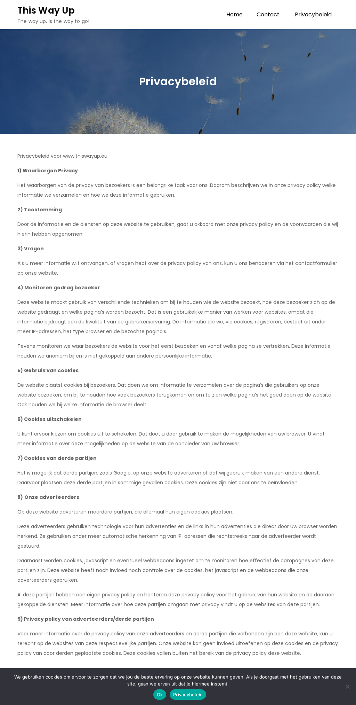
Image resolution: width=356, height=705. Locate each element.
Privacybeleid (313, 14)
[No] (347, 686)
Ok (160, 694)
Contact (268, 14)
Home (234, 14)
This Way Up (46, 10)
